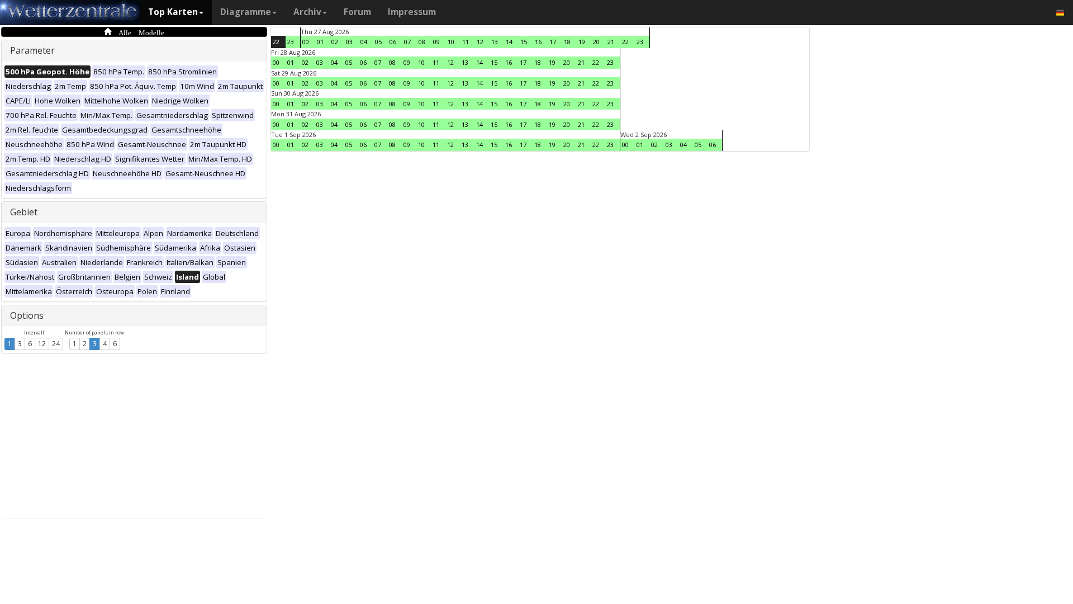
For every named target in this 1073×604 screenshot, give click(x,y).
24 (56, 343)
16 (538, 41)
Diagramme (245, 12)
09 (436, 41)
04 (363, 41)
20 (596, 41)
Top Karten (173, 12)
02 (334, 41)
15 (523, 41)
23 (290, 41)
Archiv (307, 12)
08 (422, 41)
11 (465, 41)
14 (509, 41)
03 (349, 41)
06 (393, 41)
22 (276, 41)
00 (305, 41)
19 (581, 41)
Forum (357, 12)
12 (42, 343)
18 (567, 41)
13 (494, 41)
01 (320, 41)
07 (407, 41)
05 (378, 41)
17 (552, 41)
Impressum (412, 12)
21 (610, 41)
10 (451, 41)
